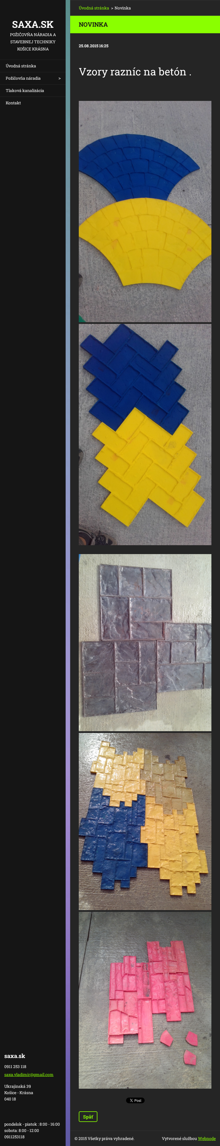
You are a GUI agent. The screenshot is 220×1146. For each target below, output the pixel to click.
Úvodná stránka (21, 66)
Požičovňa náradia (23, 78)
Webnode (207, 1138)
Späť (88, 1117)
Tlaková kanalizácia (25, 90)
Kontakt (13, 102)
